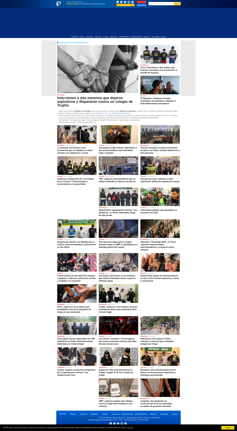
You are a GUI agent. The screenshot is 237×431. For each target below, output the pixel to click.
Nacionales (113, 37)
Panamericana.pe (124, 113)
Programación (125, 5)
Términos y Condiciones (151, 417)
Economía (89, 37)
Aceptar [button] (227, 427)
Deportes (146, 37)
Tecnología (155, 37)
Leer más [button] (130, 427)
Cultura (163, 37)
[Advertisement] (118, 21)
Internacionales (124, 37)
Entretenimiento (136, 37)
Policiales (74, 37)
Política (82, 37)
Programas (141, 5)
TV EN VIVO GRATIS (110, 113)
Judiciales (97, 37)
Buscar (177, 4)
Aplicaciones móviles (134, 417)
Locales (105, 37)
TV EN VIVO (141, 2)
